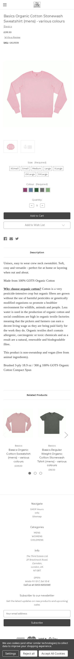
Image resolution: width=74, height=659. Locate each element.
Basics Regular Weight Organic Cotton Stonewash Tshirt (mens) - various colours (52, 457)
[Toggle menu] (4, 4)
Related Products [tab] (37, 395)
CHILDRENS (37, 539)
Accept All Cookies (53, 653)
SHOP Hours (37, 509)
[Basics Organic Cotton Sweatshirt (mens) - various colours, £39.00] (18, 422)
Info (37, 512)
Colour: (37, 184)
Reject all (29, 653)
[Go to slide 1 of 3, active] (29, 473)
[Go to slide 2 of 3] (35, 473)
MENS (37, 532)
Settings (10, 653)
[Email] (11, 238)
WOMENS (37, 536)
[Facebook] (5, 238)
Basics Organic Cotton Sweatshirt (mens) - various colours (18, 455)
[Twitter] (17, 238)
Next (66, 435)
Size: (37, 162)
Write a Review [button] (12, 37)
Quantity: (37, 199)
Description (37, 252)
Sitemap (37, 516)
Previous (4, 435)
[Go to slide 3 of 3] (40, 473)
